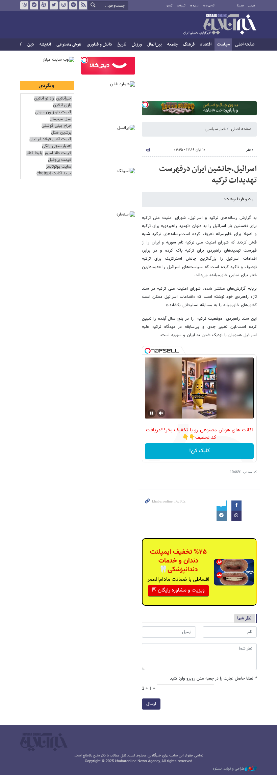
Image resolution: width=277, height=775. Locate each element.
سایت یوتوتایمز (58, 167)
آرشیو (169, 6)
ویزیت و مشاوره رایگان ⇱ (178, 590)
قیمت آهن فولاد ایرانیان (50, 139)
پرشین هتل (61, 133)
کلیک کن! (199, 451)
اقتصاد (205, 44)
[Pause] (152, 413)
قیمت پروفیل (59, 160)
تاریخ (122, 44)
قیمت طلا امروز (57, 153)
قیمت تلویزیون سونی (53, 112)
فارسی (251, 6)
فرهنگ (189, 44)
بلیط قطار (34, 153)
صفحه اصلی (244, 44)
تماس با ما (209, 6)
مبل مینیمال (60, 119)
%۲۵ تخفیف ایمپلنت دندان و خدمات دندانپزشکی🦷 (178, 561)
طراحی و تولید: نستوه (229, 769)
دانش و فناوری (99, 44)
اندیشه (45, 44)
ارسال (151, 703)
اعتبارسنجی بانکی (56, 146)
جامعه (172, 44)
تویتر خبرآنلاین (54, 5)
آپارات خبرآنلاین (44, 5)
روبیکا (24, 5)
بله (34, 5)
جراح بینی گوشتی (56, 126)
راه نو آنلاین (44, 98)
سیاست (223, 44)
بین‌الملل (154, 44)
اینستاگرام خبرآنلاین (63, 5)
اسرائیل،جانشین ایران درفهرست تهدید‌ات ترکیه (208, 174)
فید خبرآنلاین (83, 5)
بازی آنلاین (62, 105)
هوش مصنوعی (68, 44)
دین (30, 44)
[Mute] (161, 413)
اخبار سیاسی (216, 129)
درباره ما (194, 6)
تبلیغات (181, 6)
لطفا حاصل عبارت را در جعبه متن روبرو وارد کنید (213, 679)
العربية (240, 6)
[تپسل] (145, 104)
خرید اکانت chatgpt (53, 173)
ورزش (137, 44)
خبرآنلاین (219, 24)
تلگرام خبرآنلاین (73, 5)
